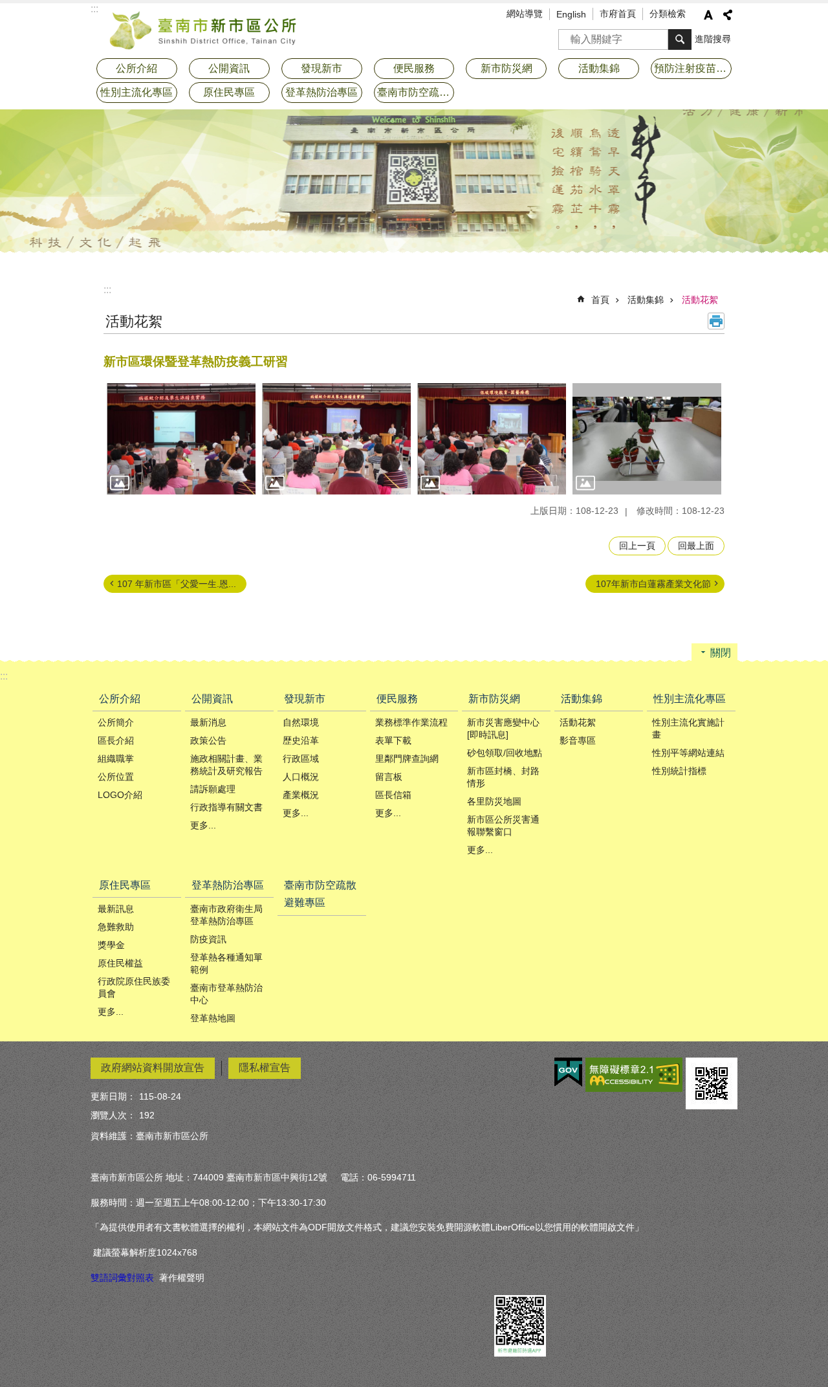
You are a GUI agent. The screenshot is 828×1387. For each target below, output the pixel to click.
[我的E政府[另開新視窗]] (568, 1072)
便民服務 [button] (414, 68)
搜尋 (568, 35)
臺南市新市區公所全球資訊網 (204, 29)
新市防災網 (494, 698)
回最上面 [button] (696, 545)
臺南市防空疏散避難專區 (416, 92)
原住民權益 (120, 963)
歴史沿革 (301, 740)
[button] (181, 439)
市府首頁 (618, 13)
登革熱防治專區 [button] (321, 92)
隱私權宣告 (264, 1067)
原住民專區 (125, 885)
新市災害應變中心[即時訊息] (503, 728)
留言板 (388, 776)
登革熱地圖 (212, 1018)
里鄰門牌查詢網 (407, 758)
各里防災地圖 (494, 801)
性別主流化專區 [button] (136, 92)
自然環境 (301, 722)
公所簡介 (116, 722)
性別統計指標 (679, 771)
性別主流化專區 (689, 698)
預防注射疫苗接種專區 (693, 68)
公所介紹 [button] (136, 68)
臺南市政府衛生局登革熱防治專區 (226, 915)
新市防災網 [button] (506, 68)
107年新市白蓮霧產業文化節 (653, 584)
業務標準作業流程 (411, 722)
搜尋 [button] (680, 39)
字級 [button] (708, 15)
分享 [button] (727, 15)
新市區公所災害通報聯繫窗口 (503, 825)
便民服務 (397, 698)
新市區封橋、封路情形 (503, 777)
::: (107, 289)
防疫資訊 (208, 939)
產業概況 (301, 795)
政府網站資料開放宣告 (152, 1067)
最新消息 (208, 722)
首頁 (600, 299)
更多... (203, 825)
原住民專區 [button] (229, 92)
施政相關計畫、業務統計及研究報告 (226, 764)
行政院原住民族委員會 (134, 987)
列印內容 (716, 321)
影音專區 (578, 740)
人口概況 (301, 776)
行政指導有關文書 (226, 807)
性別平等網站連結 (688, 753)
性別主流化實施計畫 (688, 728)
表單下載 (393, 740)
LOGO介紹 (120, 795)
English (571, 14)
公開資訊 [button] (229, 68)
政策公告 (208, 740)
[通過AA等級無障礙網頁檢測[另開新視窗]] (633, 1075)
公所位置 (116, 776)
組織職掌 (116, 758)
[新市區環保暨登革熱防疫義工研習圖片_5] (711, 1083)
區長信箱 (393, 795)
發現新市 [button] (321, 68)
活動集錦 (645, 299)
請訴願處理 (212, 789)
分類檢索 (667, 13)
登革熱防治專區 (227, 885)
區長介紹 (116, 740)
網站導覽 (525, 13)
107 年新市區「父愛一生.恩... (176, 584)
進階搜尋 (713, 39)
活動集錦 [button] (599, 68)
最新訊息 (116, 909)
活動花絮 (700, 299)
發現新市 (304, 698)
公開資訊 (212, 698)
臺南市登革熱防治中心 (226, 993)
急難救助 (116, 927)
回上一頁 (637, 545)
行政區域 (301, 758)
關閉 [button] (720, 652)
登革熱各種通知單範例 (226, 963)
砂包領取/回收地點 (504, 753)
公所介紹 (119, 698)
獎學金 (111, 945)
